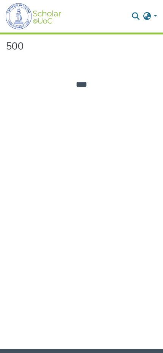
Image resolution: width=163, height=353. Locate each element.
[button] (33, 16)
